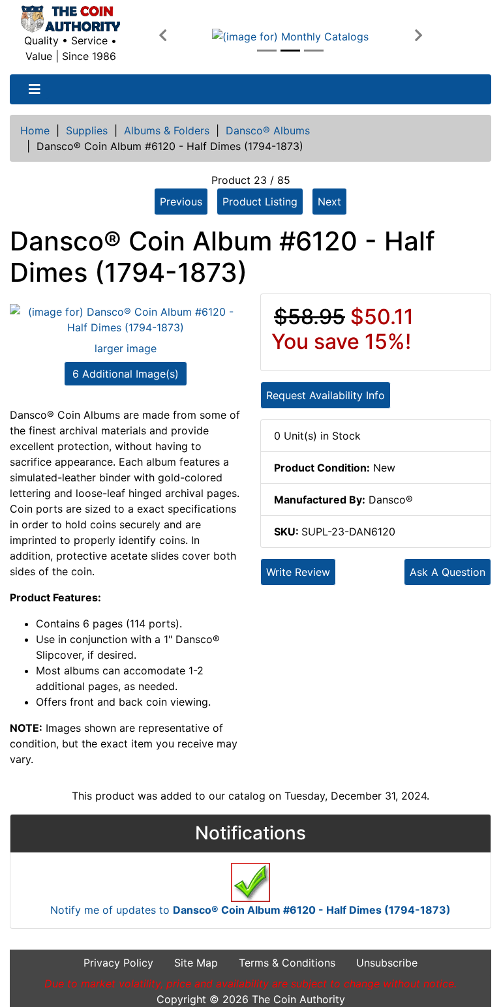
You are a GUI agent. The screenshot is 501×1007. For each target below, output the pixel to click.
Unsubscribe (387, 962)
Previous (181, 201)
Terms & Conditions (287, 962)
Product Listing (259, 201)
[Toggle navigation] (34, 89)
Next (329, 201)
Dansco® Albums (268, 130)
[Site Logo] (70, 19)
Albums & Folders (166, 130)
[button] (162, 35)
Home (35, 130)
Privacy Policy (118, 962)
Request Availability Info (325, 395)
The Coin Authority (298, 999)
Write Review (298, 572)
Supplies (87, 130)
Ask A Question (447, 572)
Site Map (196, 962)
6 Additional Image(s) (125, 373)
